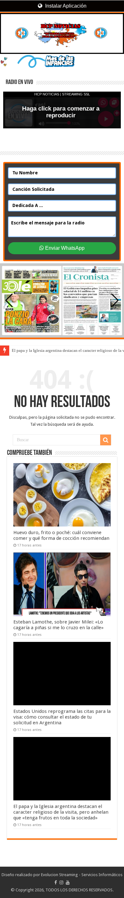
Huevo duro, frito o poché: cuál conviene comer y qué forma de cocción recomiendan (61, 535)
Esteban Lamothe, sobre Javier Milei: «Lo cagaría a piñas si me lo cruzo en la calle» (58, 624)
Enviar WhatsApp (64, 248)
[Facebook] (56, 882)
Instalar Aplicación (65, 6)
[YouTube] (67, 882)
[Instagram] (61, 882)
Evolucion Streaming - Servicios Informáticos (81, 874)
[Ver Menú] (8, 28)
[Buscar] (105, 440)
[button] (115, 300)
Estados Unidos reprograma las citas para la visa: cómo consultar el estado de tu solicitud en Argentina (62, 717)
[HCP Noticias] (62, 33)
